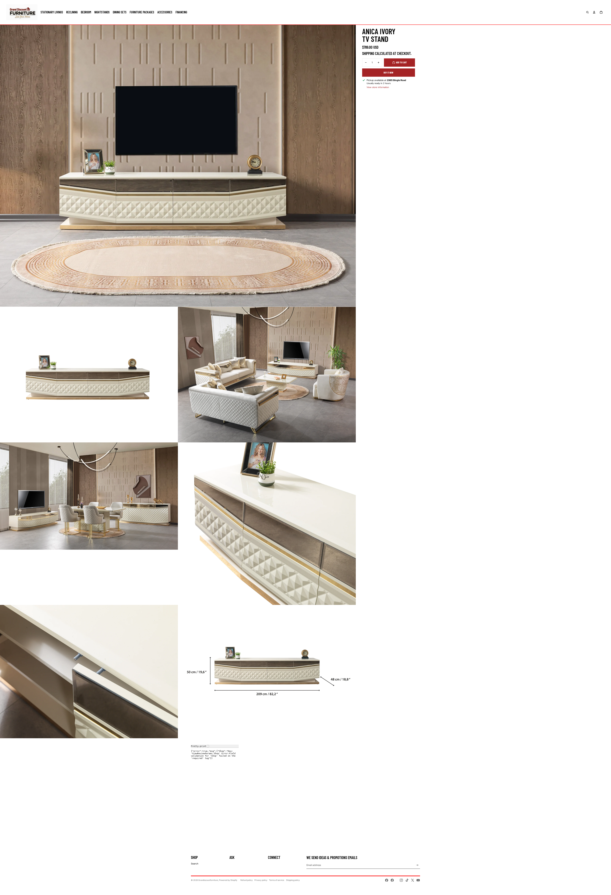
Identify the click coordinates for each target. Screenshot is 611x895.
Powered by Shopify (228, 880)
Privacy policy (260, 880)
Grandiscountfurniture (208, 880)
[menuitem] (52, 12)
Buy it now (388, 72)
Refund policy (246, 880)
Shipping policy (293, 880)
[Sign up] (417, 865)
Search (194, 863)
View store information (378, 87)
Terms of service (276, 880)
